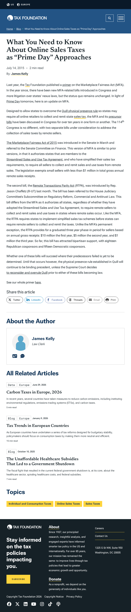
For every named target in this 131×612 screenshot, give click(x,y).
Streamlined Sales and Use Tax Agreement (34, 159)
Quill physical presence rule (80, 111)
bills (9, 122)
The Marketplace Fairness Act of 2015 (31, 142)
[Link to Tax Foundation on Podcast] (58, 604)
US (12, 4)
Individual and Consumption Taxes (30, 503)
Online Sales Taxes (68, 503)
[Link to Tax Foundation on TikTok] (50, 604)
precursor (115, 116)
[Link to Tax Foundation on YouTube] (34, 604)
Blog (18, 28)
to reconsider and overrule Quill (27, 272)
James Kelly (19, 73)
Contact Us (101, 536)
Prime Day (13, 101)
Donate (55, 579)
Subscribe (18, 579)
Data (11, 385)
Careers (99, 528)
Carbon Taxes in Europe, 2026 (34, 392)
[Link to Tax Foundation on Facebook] (9, 604)
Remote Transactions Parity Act (53, 185)
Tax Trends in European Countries (37, 426)
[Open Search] (110, 18)
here (38, 282)
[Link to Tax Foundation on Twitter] (17, 604)
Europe (25, 4)
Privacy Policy (74, 596)
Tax (27, 85)
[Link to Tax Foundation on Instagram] (42, 604)
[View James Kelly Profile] (14, 356)
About (54, 527)
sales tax (80, 116)
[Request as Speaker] (22, 356)
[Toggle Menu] (121, 18)
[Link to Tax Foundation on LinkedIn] (25, 604)
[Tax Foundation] (26, 18)
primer (66, 85)
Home (9, 28)
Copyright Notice (54, 596)
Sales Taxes (93, 503)
